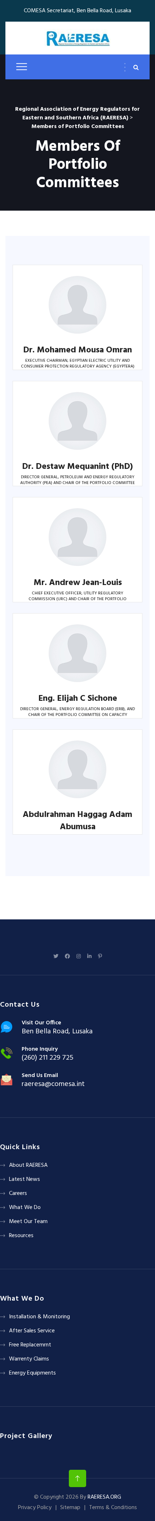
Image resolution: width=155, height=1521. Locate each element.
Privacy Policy (35, 1507)
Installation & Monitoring (39, 1317)
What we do (25, 1207)
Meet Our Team (28, 1221)
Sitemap (70, 1507)
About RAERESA (28, 1165)
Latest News (24, 1179)
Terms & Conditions (113, 1507)
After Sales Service (32, 1331)
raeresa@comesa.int (53, 1084)
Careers (18, 1193)
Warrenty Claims (29, 1359)
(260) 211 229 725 (48, 1058)
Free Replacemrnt (30, 1345)
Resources (21, 1235)
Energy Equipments (32, 1373)
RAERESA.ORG (104, 1497)
